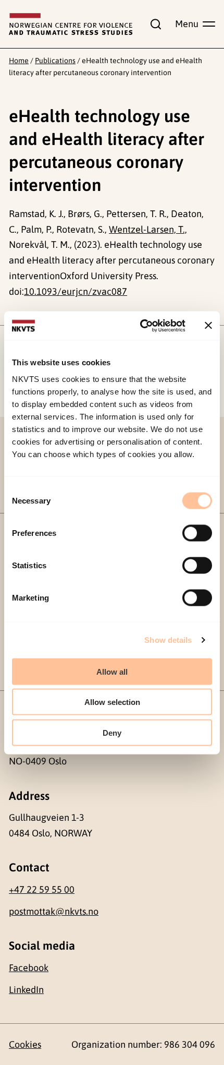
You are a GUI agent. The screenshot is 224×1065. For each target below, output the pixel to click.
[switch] (197, 532)
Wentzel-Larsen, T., (148, 229)
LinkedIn (26, 989)
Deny (112, 732)
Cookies (25, 1044)
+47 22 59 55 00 (41, 889)
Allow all (112, 671)
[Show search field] (153, 24)
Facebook (28, 967)
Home (19, 60)
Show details (168, 640)
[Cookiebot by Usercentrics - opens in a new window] (140, 325)
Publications (55, 60)
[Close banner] (208, 325)
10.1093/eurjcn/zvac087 (75, 291)
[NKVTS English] (70, 24)
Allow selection (112, 702)
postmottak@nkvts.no (53, 911)
